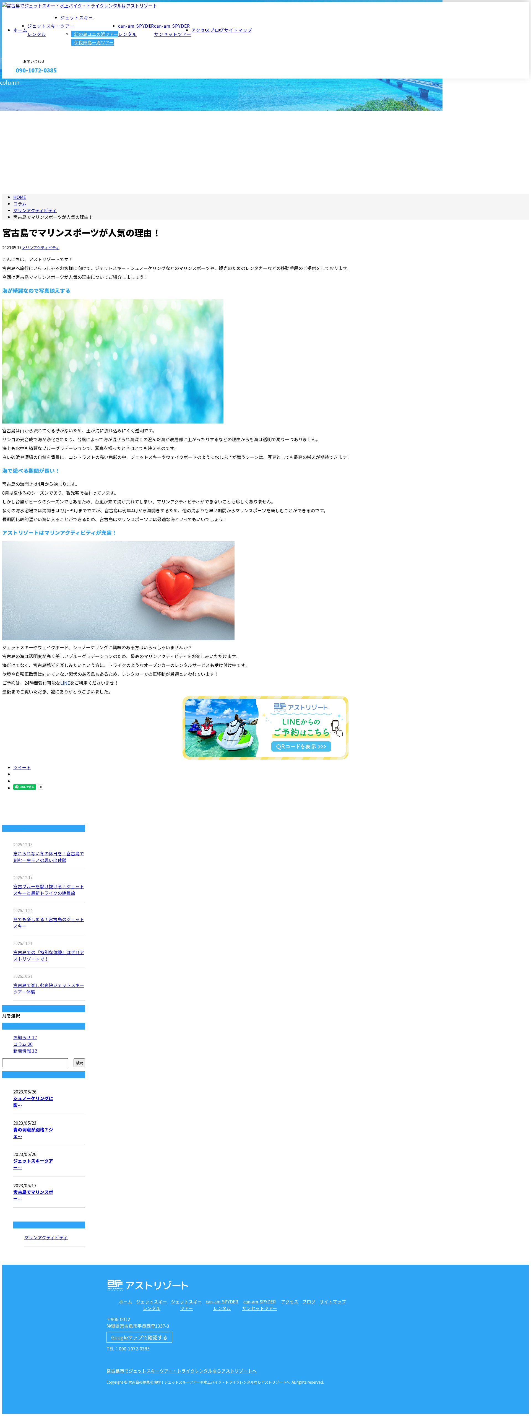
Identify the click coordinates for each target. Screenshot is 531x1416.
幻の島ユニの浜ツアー (96, 34)
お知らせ (25, 1037)
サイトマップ (238, 30)
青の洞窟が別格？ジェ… (33, 1132)
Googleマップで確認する (139, 1337)
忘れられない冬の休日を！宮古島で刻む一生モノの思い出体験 (48, 856)
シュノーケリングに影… (33, 1101)
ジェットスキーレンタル (151, 1304)
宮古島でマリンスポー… (33, 1195)
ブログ (217, 30)
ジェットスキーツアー (186, 1304)
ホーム (20, 30)
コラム (23, 1044)
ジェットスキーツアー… (33, 1164)
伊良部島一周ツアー (94, 42)
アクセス (200, 30)
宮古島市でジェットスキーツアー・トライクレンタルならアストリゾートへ (181, 1370)
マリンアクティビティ (35, 210)
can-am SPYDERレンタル (222, 1304)
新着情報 (25, 1050)
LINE (65, 682)
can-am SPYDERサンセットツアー (259, 1304)
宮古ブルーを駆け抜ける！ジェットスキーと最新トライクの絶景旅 (48, 889)
